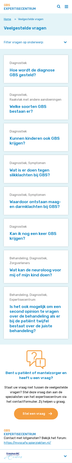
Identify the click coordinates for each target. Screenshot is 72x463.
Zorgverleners (20, 263)
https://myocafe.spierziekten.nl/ (27, 443)
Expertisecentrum (23, 299)
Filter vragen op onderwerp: (24, 42)
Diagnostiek (18, 63)
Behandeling (19, 258)
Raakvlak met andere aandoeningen (35, 99)
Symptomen (37, 163)
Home (7, 19)
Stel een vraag (34, 413)
